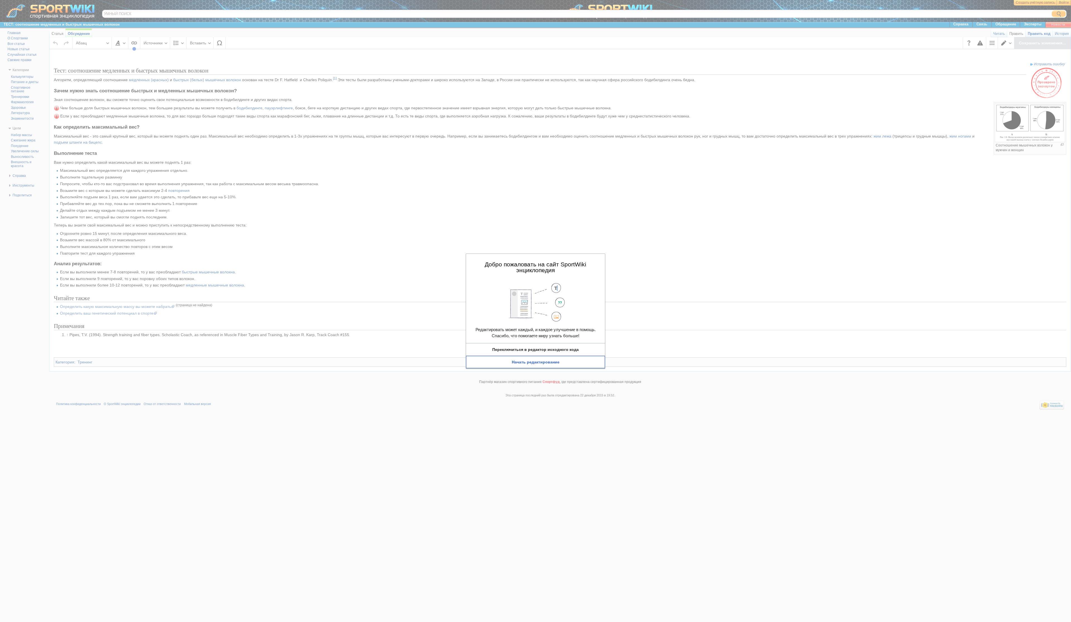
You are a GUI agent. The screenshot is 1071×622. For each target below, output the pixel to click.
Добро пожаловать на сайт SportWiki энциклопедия (535, 267)
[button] (535, 349)
